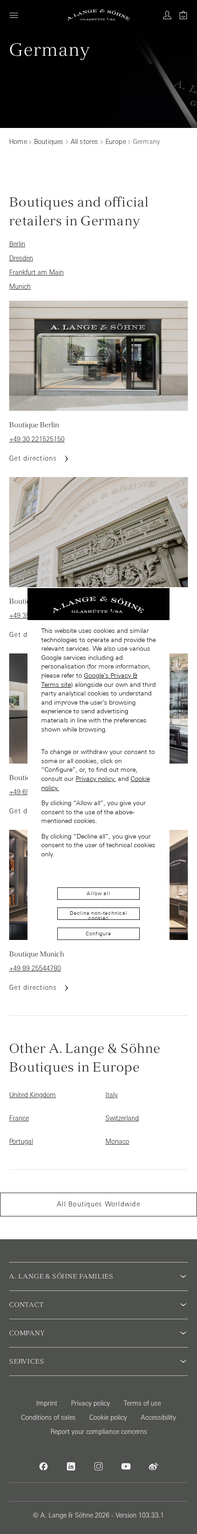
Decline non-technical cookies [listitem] (98, 915)
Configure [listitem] (98, 933)
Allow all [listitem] (98, 893)
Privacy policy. (96, 778)
